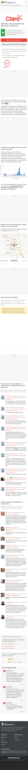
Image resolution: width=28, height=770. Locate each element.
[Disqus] (14, 332)
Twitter (16, 737)
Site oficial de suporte (9, 648)
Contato (3, 744)
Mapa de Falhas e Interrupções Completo (15, 44)
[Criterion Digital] (14, 758)
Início (2, 5)
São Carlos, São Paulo (11, 410)
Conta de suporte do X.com (10, 644)
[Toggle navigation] (26, 2)
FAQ (2, 739)
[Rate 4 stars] (16, 659)
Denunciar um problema (14, 40)
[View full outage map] (14, 245)
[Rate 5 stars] (19, 659)
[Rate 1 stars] (9, 659)
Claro (12, 5)
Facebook (17, 739)
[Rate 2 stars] (11, 659)
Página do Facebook (9, 646)
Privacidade (4, 742)
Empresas (7, 5)
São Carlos (16, 230)
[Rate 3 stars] (14, 659)
